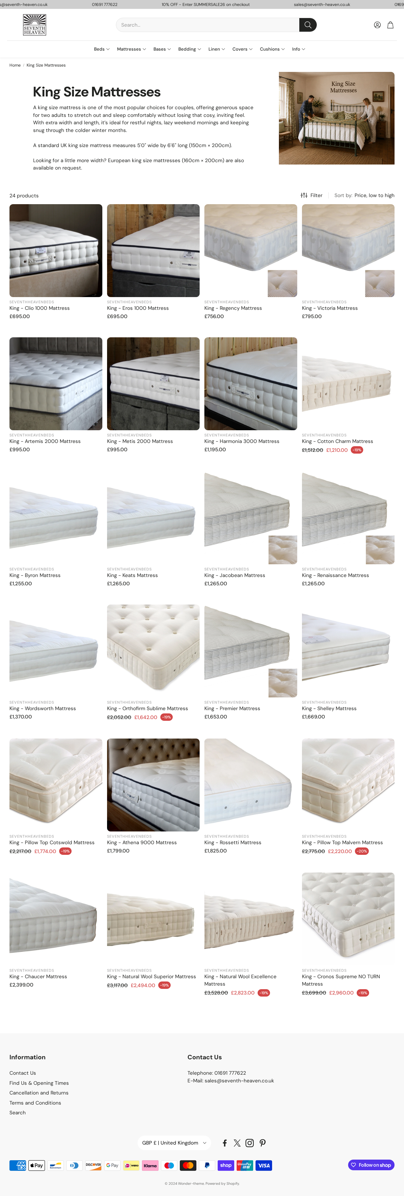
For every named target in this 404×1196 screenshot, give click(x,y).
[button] (216, 25)
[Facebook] (225, 1143)
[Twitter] (237, 1143)
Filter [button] (316, 195)
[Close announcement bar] (398, 4)
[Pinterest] (262, 1143)
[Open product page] (55, 250)
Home (15, 65)
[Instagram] (249, 1143)
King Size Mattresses (46, 65)
